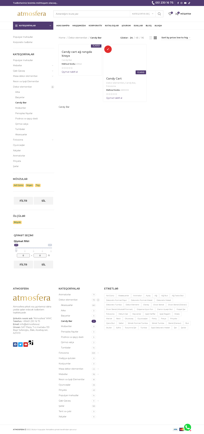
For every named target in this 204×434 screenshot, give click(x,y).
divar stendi (158, 305)
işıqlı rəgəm (165, 314)
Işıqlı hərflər (150, 314)
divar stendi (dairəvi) (177, 305)
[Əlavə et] (144, 62)
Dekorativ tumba (114, 305)
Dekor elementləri (22, 86)
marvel (109, 318)
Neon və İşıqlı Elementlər (26, 81)
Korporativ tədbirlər (23, 42)
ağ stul (164, 295)
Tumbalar (20, 129)
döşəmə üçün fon (145, 309)
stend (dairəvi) (174, 323)
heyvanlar (136, 314)
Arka (17, 92)
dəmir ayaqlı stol (164, 309)
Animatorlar (19, 155)
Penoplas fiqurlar (24, 113)
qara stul (110, 323)
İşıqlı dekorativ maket (160, 327)
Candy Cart (114, 78)
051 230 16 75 (164, 2)
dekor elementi (132, 305)
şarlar (183, 327)
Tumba (144, 327)
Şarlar (16, 166)
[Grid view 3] (155, 37)
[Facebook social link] (178, 3)
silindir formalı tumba (138, 323)
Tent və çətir (65, 411)
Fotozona (18, 139)
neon (118, 318)
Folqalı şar (181, 309)
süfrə (118, 327)
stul (187, 323)
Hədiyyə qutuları (67, 358)
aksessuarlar (123, 295)
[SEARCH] (159, 13)
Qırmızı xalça (21, 124)
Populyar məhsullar (23, 37)
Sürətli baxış (144, 49)
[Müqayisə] (144, 56)
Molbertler (20, 108)
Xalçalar (17, 150)
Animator (137, 295)
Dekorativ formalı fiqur (116, 300)
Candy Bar (21, 102)
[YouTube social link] (185, 3)
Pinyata (17, 161)
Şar (175, 327)
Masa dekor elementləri (25, 76)
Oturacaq (129, 318)
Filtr (23, 200)
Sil (44, 200)
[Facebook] (15, 344)
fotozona (110, 314)
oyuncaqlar (142, 318)
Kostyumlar (65, 363)
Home (62, 37)
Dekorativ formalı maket (141, 300)
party (154, 318)
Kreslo (177, 314)
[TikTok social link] (189, 3)
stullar (109, 327)
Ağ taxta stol (177, 295)
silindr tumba (158, 323)
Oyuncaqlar (19, 145)
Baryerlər (19, 97)
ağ (156, 295)
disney (146, 305)
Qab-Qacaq (19, 70)
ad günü (110, 295)
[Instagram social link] (181, 3)
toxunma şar (130, 327)
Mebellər (17, 65)
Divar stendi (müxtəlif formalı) (119, 309)
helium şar (123, 314)
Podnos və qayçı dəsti (26, 118)
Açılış (148, 295)
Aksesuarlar (21, 134)
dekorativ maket (164, 300)
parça (163, 318)
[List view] (150, 37)
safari (121, 323)
